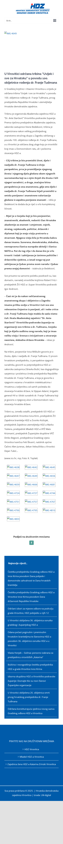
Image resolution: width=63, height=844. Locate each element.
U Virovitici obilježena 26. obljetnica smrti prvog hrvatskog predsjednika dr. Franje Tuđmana (29, 697)
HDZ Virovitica (31, 749)
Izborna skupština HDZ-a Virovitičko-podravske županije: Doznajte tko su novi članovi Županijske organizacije (31, 681)
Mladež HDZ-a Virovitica (32, 756)
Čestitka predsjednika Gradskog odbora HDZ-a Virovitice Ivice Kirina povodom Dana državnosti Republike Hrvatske (31, 597)
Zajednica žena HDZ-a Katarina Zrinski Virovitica (31, 764)
